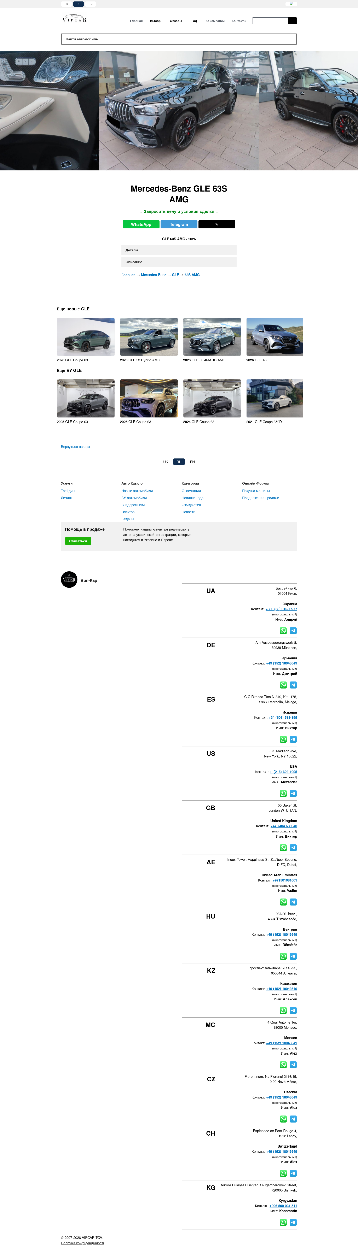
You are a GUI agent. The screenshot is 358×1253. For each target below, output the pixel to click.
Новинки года (192, 497)
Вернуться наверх (75, 446)
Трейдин (68, 490)
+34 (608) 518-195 (283, 717)
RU (78, 4)
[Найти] (292, 20)
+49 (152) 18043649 (281, 663)
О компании (191, 490)
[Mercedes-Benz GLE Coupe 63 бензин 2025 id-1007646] (149, 416)
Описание (134, 261)
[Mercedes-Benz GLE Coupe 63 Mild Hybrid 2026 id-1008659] (86, 354)
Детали (132, 249)
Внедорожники (133, 504)
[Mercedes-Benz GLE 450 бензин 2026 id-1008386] (275, 354)
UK (66, 4)
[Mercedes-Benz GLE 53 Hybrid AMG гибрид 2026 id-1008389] (149, 354)
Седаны (127, 518)
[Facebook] (262, 575)
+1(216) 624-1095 (283, 771)
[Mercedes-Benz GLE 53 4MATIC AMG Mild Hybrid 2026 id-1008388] (212, 354)
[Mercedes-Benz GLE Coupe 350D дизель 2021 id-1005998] (275, 416)
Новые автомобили (137, 490)
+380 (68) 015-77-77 (281, 608)
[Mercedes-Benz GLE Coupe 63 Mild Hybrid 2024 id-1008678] (212, 416)
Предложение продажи (260, 497)
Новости (188, 511)
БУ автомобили (134, 497)
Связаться (78, 540)
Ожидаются (191, 504)
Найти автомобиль (82, 38)
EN (90, 4)
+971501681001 (285, 880)
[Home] (77, 17)
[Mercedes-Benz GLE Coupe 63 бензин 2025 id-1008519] (86, 416)
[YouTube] (284, 575)
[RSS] (295, 575)
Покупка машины (256, 490)
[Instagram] (273, 575)
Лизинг (66, 497)
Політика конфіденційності (82, 1242)
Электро (127, 511)
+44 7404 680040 (284, 825)
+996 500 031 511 (283, 1205)
